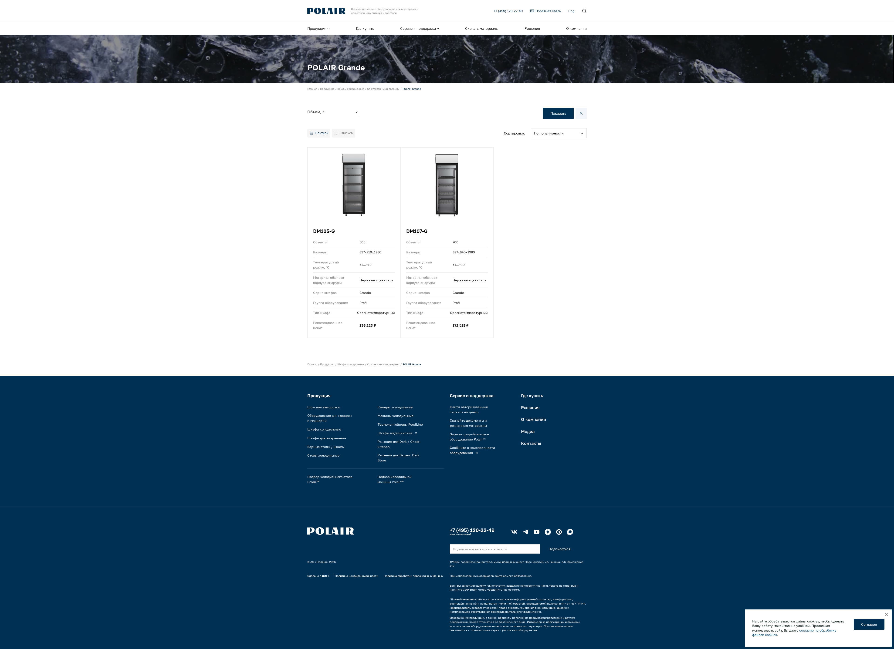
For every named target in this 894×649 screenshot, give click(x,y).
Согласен (869, 624)
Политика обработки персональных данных (414, 576)
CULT (325, 576)
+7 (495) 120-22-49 (472, 530)
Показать (558, 113)
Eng (571, 11)
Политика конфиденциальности (356, 576)
